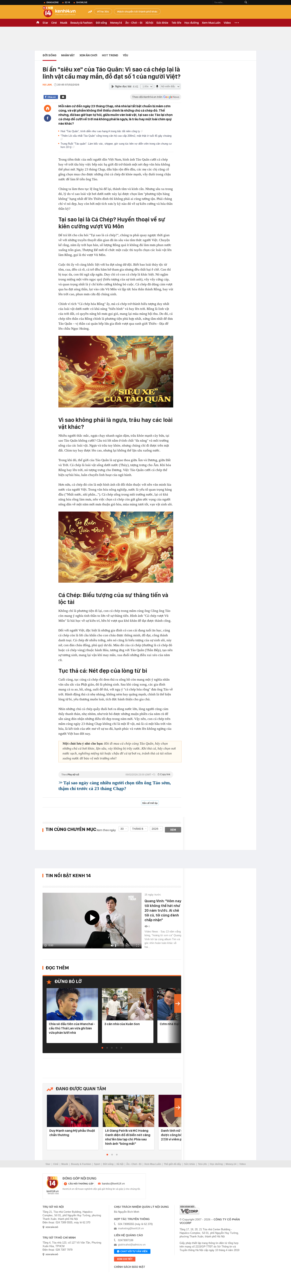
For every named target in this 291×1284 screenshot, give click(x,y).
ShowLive (81, 2)
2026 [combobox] (155, 829)
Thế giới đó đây (172, 1164)
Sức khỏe (162, 22)
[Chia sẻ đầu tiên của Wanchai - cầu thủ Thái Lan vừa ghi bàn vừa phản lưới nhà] (72, 1004)
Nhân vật (68, 55)
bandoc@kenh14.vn (113, 1183)
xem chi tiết (124, 1259)
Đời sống (101, 22)
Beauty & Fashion (81, 22)
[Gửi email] (63, 97)
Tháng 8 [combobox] (137, 829)
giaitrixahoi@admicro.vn (132, 1244)
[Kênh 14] (53, 1185)
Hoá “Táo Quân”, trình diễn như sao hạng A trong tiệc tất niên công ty (101, 131)
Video (227, 22)
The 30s (104, 11)
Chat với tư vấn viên (133, 1251)
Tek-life (176, 22)
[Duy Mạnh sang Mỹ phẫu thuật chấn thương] (72, 1111)
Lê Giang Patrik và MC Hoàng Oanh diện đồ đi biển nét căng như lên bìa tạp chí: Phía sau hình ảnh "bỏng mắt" (127, 1137)
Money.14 (116, 22)
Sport (97, 1164)
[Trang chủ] (47, 108)
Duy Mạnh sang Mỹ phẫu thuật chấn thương (72, 1133)
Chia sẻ (52, 97)
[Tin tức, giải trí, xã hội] (62, 12)
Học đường (191, 22)
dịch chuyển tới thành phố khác (138, 11)
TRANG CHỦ (38, 23)
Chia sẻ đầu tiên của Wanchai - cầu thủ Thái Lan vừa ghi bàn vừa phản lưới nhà (72, 1028)
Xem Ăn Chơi (88, 55)
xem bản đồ (52, 1227)
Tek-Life (202, 1164)
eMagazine (53, 2)
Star (45, 22)
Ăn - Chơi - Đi (133, 22)
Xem (173, 830)
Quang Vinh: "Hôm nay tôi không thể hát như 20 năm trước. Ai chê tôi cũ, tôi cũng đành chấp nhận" (163, 910)
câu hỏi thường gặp (80, 1183)
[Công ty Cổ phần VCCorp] (189, 1210)
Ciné (54, 22)
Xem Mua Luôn (211, 22)
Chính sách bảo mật (129, 1266)
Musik (63, 22)
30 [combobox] (122, 829)
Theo (115, 774)
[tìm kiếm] (245, 2)
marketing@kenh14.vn (131, 1228)
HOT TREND (110, 55)
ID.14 (67, 2)
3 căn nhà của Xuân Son (122, 1024)
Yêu (125, 55)
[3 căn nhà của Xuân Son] (127, 1004)
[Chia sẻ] (47, 118)
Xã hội (149, 22)
